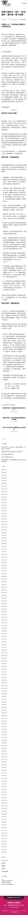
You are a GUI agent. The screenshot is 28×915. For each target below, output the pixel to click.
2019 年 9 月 (4, 691)
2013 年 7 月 (4, 816)
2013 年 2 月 (4, 827)
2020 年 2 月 (4, 677)
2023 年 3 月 (4, 579)
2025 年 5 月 (4, 508)
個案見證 (3, 863)
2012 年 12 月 (4, 833)
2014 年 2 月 (4, 797)
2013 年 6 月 (4, 819)
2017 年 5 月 (4, 732)
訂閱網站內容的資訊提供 (6, 880)
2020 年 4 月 (4, 672)
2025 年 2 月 (4, 516)
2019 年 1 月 (4, 712)
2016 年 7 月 (4, 745)
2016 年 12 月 (4, 734)
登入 (2, 879)
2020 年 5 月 (4, 669)
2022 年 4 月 (4, 609)
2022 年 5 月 (4, 606)
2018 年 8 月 (4, 723)
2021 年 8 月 (4, 631)
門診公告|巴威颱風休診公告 (7, 454)
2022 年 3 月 (4, 611)
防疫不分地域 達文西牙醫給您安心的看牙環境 (14, 428)
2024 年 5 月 (4, 540)
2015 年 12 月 (4, 753)
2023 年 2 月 (4, 581)
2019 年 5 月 (4, 702)
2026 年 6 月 (4, 472)
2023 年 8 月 (4, 565)
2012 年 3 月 (4, 849)
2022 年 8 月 (4, 598)
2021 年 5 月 (4, 636)
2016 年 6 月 (4, 748)
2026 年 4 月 (4, 478)
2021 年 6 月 (4, 633)
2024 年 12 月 (4, 521)
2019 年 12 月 (4, 682)
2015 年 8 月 (4, 764)
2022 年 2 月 (4, 614)
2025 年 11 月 (4, 491)
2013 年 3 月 (4, 824)
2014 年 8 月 (4, 783)
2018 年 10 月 (4, 721)
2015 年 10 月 (4, 759)
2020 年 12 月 (4, 650)
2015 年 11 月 (4, 756)
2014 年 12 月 (4, 778)
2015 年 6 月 (4, 767)
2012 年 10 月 (4, 838)
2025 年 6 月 (4, 505)
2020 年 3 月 (4, 674)
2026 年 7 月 (4, 469)
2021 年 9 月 (4, 628)
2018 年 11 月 (4, 718)
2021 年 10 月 (4, 625)
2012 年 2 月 (4, 852)
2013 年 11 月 (4, 805)
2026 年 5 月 (4, 475)
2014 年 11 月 (4, 781)
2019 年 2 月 (4, 710)
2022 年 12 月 (4, 587)
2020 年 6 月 (4, 666)
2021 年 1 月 (4, 647)
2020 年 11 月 (4, 652)
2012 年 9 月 (4, 841)
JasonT (5, 19)
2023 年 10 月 (4, 560)
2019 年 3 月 (4, 707)
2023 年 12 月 (4, 554)
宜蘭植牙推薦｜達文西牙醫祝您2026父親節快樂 (11, 451)
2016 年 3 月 (4, 751)
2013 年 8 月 (4, 814)
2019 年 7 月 (4, 696)
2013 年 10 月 (4, 808)
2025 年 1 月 (4, 519)
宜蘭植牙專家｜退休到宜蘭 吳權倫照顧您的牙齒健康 (14, 418)
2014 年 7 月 (4, 786)
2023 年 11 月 (4, 557)
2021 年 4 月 (4, 639)
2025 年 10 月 (4, 494)
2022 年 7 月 (4, 600)
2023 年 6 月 (4, 570)
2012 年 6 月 (4, 846)
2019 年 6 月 (4, 699)
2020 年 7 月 (4, 663)
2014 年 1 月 (4, 800)
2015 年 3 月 (4, 770)
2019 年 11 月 (4, 685)
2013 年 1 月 (4, 830)
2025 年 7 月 (4, 502)
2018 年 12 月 (4, 715)
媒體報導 (3, 866)
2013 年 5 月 (4, 822)
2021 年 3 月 (4, 641)
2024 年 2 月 (4, 549)
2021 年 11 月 (4, 622)
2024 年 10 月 (4, 527)
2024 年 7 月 (4, 535)
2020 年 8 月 (4, 661)
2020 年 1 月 (4, 680)
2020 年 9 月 (4, 658)
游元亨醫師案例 (4, 871)
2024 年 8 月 (4, 532)
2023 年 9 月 (4, 562)
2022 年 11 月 (4, 590)
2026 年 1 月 (4, 486)
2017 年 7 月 (4, 729)
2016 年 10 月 (4, 740)
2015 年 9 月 (4, 762)
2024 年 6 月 (4, 538)
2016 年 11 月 (4, 737)
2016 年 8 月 (4, 743)
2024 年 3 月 (4, 546)
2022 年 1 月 (4, 617)
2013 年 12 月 (4, 803)
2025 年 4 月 (4, 510)
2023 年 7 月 (4, 568)
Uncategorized (4, 860)
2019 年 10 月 (4, 688)
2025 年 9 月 (4, 497)
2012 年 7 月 (4, 844)
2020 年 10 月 (4, 655)
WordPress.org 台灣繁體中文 (7, 884)
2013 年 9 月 (4, 811)
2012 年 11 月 (4, 835)
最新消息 (23, 19)
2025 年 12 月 (4, 488)
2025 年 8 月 (4, 499)
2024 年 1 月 (4, 551)
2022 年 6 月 (4, 603)
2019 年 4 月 (4, 704)
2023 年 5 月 (4, 573)
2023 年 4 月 (4, 576)
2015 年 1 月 (4, 775)
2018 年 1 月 (4, 726)
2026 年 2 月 (4, 483)
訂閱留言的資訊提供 (5, 882)
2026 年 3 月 (4, 480)
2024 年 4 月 (4, 543)
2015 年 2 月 (4, 773)
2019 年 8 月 (4, 693)
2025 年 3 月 (4, 513)
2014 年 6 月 (4, 789)
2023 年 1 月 (4, 584)
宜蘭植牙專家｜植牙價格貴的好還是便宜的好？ (14, 408)
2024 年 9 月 (4, 529)
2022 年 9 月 (4, 595)
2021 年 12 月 (4, 620)
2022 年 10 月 (4, 592)
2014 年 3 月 (4, 794)
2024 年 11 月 (4, 524)
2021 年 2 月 (4, 644)
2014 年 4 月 (4, 792)
